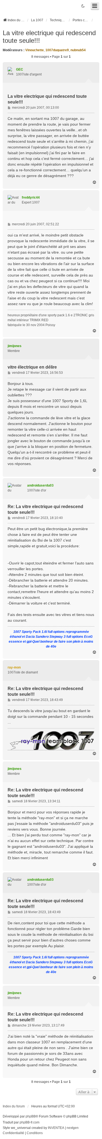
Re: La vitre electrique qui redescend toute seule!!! (45, 509)
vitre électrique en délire (32, 367)
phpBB (31, 1116)
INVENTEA (56, 1128)
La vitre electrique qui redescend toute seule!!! (49, 36)
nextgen (73, 1128)
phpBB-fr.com (29, 1122)
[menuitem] (13, 1133)
